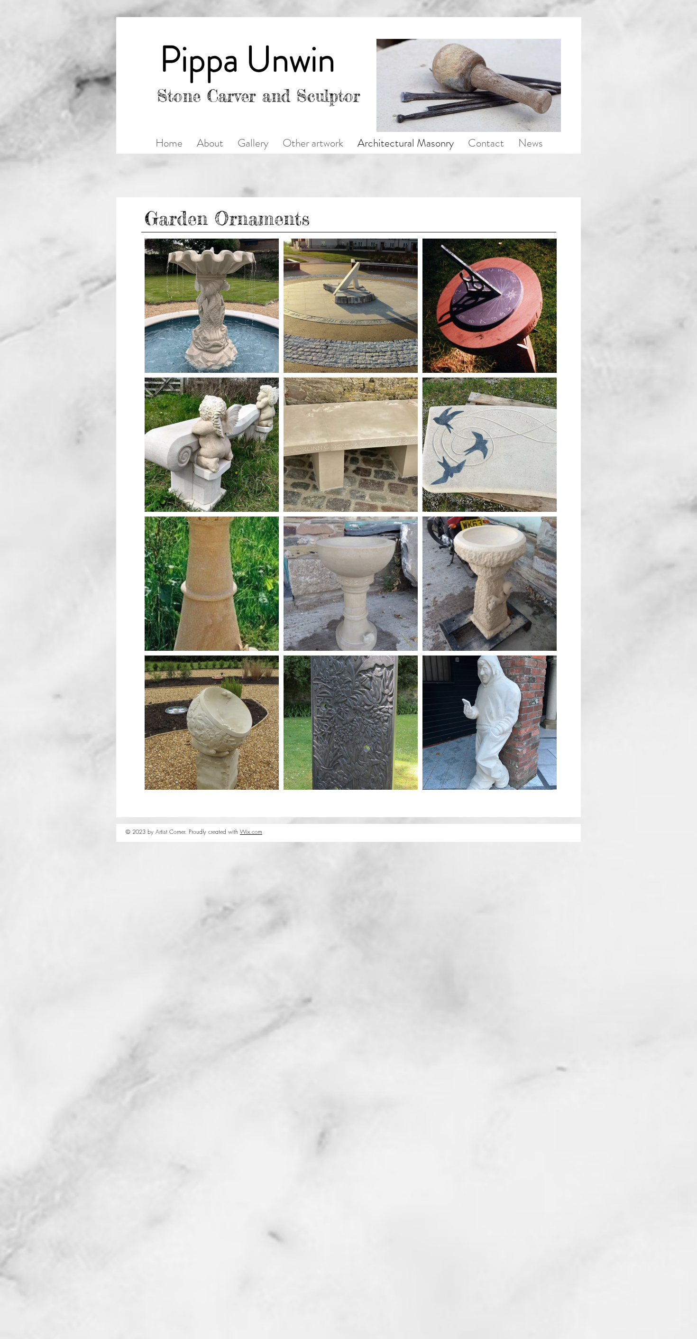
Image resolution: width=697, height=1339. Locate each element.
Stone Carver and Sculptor (258, 96)
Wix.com (251, 832)
